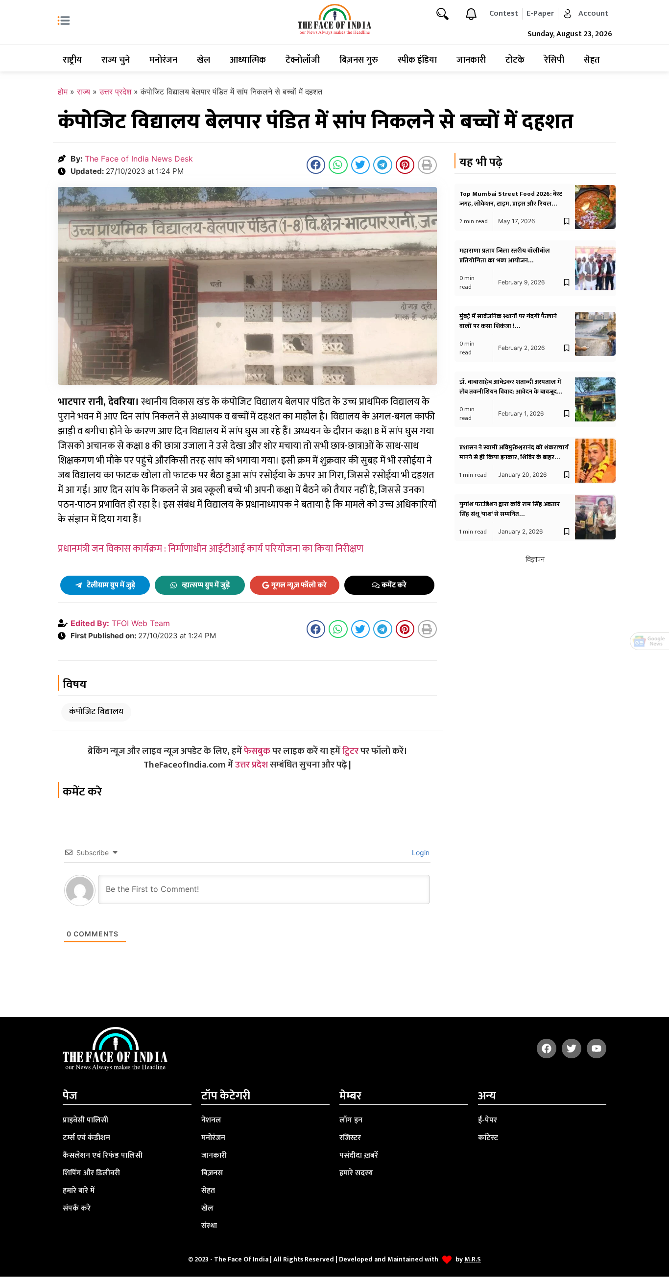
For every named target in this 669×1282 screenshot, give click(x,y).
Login (420, 852)
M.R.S (472, 1259)
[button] (316, 165)
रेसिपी (554, 60)
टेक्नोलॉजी (303, 60)
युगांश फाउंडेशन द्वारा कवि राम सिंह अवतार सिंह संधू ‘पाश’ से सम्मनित (509, 509)
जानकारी (471, 60)
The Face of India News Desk (139, 158)
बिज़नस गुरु (358, 60)
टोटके (515, 60)
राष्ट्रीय (72, 60)
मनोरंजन (163, 60)
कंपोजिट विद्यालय (96, 712)
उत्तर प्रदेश (115, 91)
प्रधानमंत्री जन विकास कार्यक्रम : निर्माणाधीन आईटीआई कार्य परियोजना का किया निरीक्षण (210, 548)
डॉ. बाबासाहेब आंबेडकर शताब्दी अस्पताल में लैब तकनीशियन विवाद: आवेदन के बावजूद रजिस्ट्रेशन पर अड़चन (510, 391)
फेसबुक (257, 751)
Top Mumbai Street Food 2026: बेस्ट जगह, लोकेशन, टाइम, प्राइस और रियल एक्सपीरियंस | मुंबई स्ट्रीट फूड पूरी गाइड (510, 203)
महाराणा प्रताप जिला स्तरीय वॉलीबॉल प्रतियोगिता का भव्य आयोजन (504, 255)
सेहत (592, 60)
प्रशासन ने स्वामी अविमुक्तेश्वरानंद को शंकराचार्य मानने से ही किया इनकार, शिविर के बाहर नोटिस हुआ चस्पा (514, 457)
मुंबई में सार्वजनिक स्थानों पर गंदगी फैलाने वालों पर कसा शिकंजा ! (508, 321)
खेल (203, 60)
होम (63, 91)
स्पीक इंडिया (417, 60)
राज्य (83, 91)
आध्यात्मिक (248, 60)
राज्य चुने (115, 60)
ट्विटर (350, 751)
